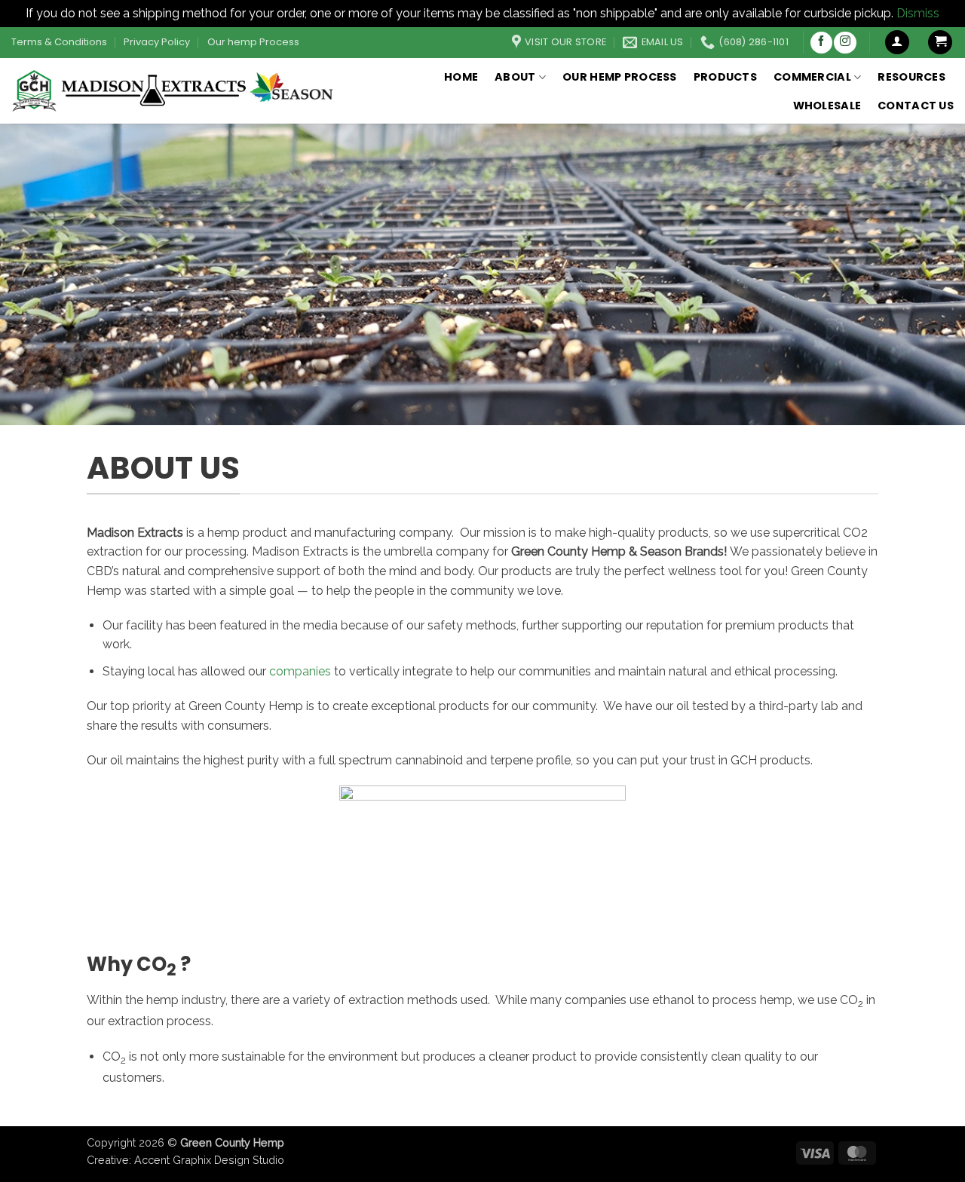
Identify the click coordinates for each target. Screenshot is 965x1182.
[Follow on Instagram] (845, 43)
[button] (897, 42)
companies (300, 671)
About (515, 76)
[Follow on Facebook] (821, 43)
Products (725, 76)
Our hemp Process (253, 41)
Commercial (812, 76)
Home (461, 76)
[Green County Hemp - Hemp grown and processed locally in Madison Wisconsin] (175, 90)
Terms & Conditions (59, 41)
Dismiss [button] (917, 13)
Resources (911, 76)
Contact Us (916, 105)
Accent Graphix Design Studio (209, 1159)
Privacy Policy (157, 41)
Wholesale (827, 105)
